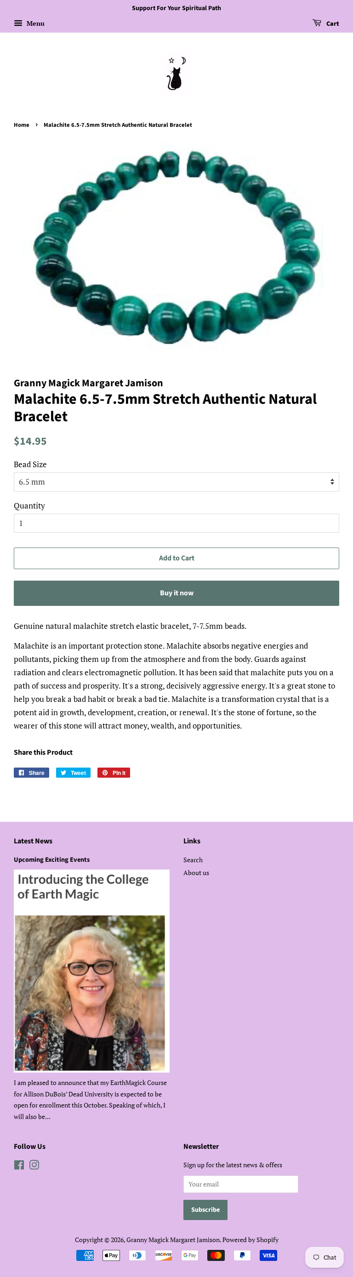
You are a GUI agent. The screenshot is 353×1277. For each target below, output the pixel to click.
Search (193, 859)
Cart (332, 23)
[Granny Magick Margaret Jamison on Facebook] (19, 1166)
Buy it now (177, 593)
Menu (35, 23)
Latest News (33, 841)
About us (196, 872)
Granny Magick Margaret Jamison (173, 1239)
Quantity (29, 505)
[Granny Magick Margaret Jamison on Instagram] (34, 1166)
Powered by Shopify (250, 1239)
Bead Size (30, 464)
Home (21, 125)
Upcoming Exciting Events (52, 860)
